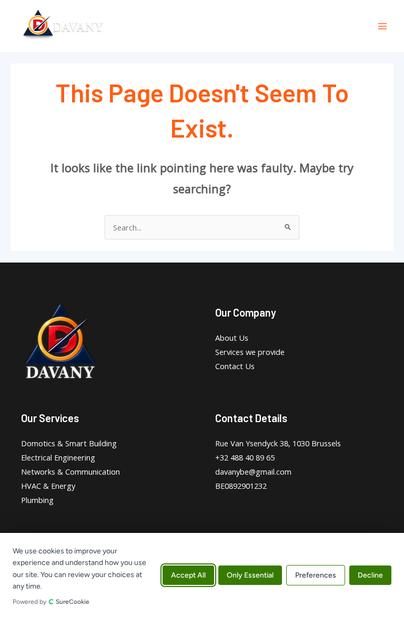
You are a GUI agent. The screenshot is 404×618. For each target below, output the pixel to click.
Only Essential (250, 575)
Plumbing (37, 500)
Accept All (188, 575)
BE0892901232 (241, 485)
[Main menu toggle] (382, 26)
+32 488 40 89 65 (245, 457)
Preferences (315, 575)
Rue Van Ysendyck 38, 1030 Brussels (278, 443)
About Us (231, 337)
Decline (370, 575)
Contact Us (235, 366)
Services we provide (250, 352)
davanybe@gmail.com (253, 471)
